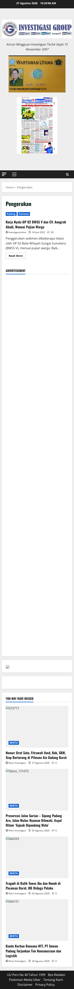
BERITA (14, 742)
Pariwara (24, 213)
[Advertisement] (37, 315)
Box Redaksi (56, 975)
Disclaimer (25, 985)
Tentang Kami (53, 980)
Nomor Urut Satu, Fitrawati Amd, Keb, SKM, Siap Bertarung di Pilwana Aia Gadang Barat (36, 755)
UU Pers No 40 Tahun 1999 (26, 975)
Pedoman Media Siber (25, 980)
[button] (4, 174)
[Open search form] (67, 174)
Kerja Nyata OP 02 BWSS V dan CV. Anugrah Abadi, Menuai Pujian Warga (36, 224)
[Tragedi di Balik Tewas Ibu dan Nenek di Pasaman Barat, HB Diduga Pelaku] (37, 857)
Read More (17, 256)
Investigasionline (17, 232)
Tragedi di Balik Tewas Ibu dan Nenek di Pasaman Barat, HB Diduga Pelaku (33, 885)
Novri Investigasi (17, 762)
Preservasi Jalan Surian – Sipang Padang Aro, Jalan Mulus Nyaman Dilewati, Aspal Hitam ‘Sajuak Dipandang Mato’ (34, 820)
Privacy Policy (45, 985)
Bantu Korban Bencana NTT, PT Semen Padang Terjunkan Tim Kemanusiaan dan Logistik (33, 951)
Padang (11, 213)
